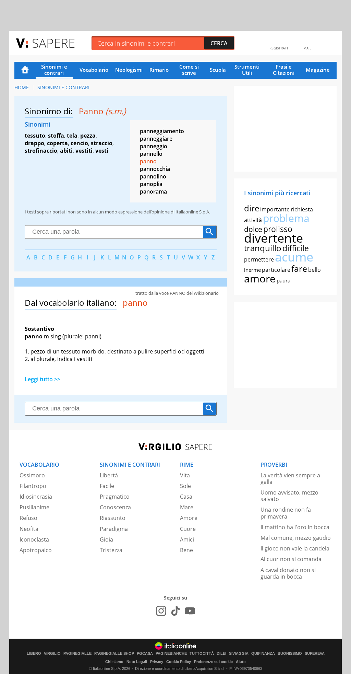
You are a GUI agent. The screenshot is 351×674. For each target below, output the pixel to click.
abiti (66, 150)
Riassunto (112, 518)
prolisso (277, 228)
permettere (259, 259)
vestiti (84, 150)
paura (283, 280)
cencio (79, 143)
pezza (88, 135)
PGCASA (145, 653)
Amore (188, 518)
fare (299, 268)
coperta (57, 143)
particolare (276, 270)
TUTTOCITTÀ (202, 653)
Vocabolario (94, 69)
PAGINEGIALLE (77, 653)
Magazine (318, 69)
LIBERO (34, 653)
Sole (185, 486)
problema (286, 218)
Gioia (106, 539)
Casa (186, 496)
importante (275, 209)
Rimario (159, 69)
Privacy (156, 662)
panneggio (153, 146)
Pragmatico (115, 496)
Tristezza (111, 550)
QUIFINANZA (263, 653)
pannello (151, 154)
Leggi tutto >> (42, 379)
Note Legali (136, 662)
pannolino (153, 176)
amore (260, 278)
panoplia (151, 184)
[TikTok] (175, 611)
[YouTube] (190, 611)
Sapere (53, 42)
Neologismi (129, 69)
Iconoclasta (34, 539)
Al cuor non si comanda (291, 559)
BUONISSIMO (290, 653)
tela (72, 135)
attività (253, 220)
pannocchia (155, 169)
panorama (153, 191)
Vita (185, 475)
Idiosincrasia (36, 496)
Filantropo (33, 486)
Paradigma (114, 529)
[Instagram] (161, 611)
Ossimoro (32, 475)
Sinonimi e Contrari (63, 87)
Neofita (29, 529)
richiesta (302, 209)
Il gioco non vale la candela (295, 548)
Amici (187, 539)
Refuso (28, 518)
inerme (252, 269)
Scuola (218, 69)
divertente (273, 238)
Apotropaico (36, 550)
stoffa (56, 135)
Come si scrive (189, 69)
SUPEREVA (315, 653)
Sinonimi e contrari (54, 69)
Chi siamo (114, 662)
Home (25, 70)
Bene (186, 550)
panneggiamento (162, 131)
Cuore (188, 529)
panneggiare (156, 138)
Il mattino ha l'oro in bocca (295, 527)
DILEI (221, 653)
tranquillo (262, 248)
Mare (186, 507)
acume (294, 256)
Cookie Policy (178, 662)
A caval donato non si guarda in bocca (288, 573)
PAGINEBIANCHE (171, 653)
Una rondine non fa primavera (286, 513)
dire (251, 208)
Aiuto (241, 662)
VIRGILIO (52, 653)
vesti (101, 150)
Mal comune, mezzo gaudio (296, 538)
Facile (107, 486)
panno (148, 161)
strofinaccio (41, 150)
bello (314, 270)
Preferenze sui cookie (213, 662)
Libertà (109, 475)
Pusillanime (34, 507)
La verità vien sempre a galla (290, 479)
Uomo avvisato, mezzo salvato (289, 496)
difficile (295, 248)
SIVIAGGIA (239, 653)
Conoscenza (115, 507)
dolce (253, 229)
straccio (101, 143)
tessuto (35, 135)
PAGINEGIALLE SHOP (114, 653)
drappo (34, 143)
